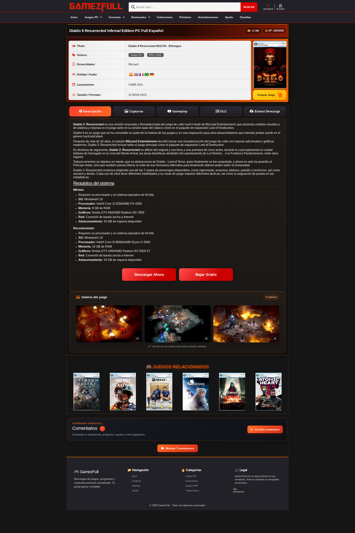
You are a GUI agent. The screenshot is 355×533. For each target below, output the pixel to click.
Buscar (249, 7)
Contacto (136, 481)
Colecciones (165, 17)
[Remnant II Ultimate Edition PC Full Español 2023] (232, 391)
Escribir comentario (267, 429)
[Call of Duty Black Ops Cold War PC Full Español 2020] (123, 391)
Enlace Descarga (267, 111)
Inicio (74, 17)
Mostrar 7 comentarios (179, 448)
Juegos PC (136, 55)
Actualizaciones (208, 17)
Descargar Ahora (149, 275)
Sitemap (136, 486)
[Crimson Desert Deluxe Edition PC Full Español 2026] (86, 391)
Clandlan (245, 17)
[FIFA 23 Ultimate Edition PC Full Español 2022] (159, 391)
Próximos (185, 17)
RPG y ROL (155, 55)
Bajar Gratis (206, 275)
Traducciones (192, 490)
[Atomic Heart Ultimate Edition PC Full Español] (269, 391)
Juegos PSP (191, 486)
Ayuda (229, 17)
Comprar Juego (266, 95)
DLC (223, 111)
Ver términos (239, 490)
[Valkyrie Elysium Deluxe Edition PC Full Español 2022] (196, 391)
